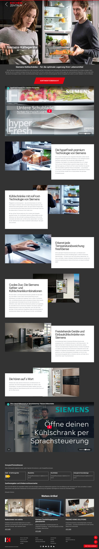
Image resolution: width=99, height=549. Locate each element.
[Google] (48, 546)
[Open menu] (25, 4)
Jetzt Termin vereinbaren (90, 546)
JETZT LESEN (8, 529)
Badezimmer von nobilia (14, 519)
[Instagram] (40, 546)
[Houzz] (53, 546)
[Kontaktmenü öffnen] (96, 537)
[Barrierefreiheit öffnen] (96, 542)
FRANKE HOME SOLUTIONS (76, 519)
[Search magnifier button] (91, 4)
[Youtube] (46, 546)
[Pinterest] (51, 546)
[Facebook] (43, 546)
